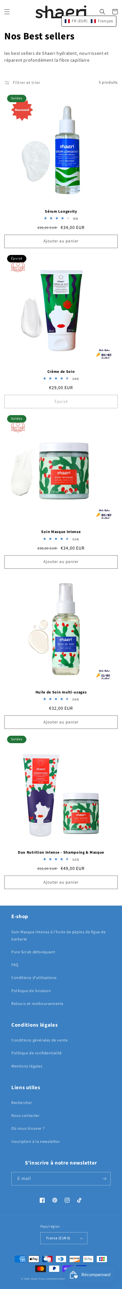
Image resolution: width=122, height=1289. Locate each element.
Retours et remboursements (37, 1004)
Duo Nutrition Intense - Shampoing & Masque (61, 852)
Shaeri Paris (38, 1278)
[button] (7, 11)
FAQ (14, 965)
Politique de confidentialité (36, 1053)
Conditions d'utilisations (34, 978)
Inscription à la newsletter (35, 1142)
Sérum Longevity (61, 211)
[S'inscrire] (104, 1178)
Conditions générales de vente (39, 1040)
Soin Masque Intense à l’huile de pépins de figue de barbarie (58, 935)
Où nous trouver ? (28, 1128)
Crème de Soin (61, 371)
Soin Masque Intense (61, 532)
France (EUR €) (58, 1238)
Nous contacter (25, 1116)
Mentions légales (27, 1066)
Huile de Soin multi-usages (61, 692)
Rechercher (21, 1103)
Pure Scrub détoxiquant (33, 952)
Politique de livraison (31, 991)
